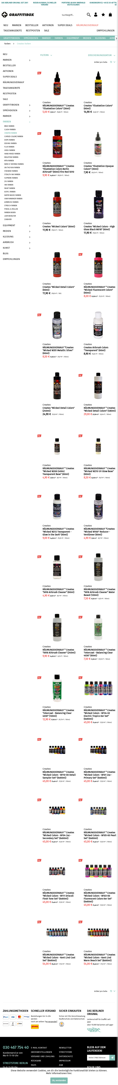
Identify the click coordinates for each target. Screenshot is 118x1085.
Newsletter (65, 1047)
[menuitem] (77, 14)
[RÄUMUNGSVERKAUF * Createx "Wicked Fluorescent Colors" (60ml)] (98, 265)
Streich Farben (10, 206)
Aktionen (8, 71)
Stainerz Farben (11, 171)
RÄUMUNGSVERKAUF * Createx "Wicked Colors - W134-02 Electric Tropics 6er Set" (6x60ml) (99, 714)
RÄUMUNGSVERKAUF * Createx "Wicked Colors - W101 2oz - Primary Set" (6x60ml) (99, 775)
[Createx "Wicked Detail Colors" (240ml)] (57, 386)
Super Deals (10, 76)
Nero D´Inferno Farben (14, 164)
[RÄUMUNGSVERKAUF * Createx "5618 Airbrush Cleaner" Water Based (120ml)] (98, 567)
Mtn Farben (9, 161)
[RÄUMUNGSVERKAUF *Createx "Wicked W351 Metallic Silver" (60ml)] (57, 325)
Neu (5, 54)
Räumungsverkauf (13, 82)
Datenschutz (66, 1056)
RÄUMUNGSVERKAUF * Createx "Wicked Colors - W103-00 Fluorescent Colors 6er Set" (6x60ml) (99, 897)
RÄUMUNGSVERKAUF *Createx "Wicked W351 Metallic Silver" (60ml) (58, 350)
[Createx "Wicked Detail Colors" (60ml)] (57, 265)
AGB (61, 1065)
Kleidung (8, 236)
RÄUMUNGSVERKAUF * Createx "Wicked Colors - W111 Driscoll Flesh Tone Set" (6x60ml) (58, 896)
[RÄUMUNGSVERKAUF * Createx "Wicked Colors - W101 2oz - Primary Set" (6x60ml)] (98, 750)
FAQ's (33, 1065)
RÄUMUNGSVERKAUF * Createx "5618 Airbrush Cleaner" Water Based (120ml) (99, 592)
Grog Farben (9, 150)
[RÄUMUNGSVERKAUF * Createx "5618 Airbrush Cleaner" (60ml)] (57, 567)
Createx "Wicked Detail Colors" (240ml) (59, 409)
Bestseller (9, 65)
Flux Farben (9, 147)
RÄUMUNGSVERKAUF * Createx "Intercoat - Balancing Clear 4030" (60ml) (99, 652)
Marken (7, 59)
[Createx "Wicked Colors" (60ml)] (57, 204)
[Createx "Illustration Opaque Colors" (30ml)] (98, 144)
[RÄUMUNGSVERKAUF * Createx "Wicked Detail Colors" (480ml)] (98, 386)
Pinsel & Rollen (11, 209)
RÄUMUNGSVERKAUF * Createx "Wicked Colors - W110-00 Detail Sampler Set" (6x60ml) (59, 775)
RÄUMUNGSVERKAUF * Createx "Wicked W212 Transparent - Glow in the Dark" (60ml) (58, 531)
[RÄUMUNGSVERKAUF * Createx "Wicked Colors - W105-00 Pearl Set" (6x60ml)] (98, 810)
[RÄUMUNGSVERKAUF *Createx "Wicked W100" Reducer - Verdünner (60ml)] (98, 507)
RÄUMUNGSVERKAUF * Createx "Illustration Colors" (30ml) (58, 107)
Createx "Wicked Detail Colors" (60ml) (59, 288)
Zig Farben (8, 181)
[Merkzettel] (104, 14)
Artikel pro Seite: (100, 62)
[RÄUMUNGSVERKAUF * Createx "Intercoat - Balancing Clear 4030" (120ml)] (57, 688)
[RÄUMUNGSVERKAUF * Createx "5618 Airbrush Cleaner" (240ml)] (57, 628)
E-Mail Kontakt (39, 1047)
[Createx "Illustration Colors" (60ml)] (98, 83)
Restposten (9, 93)
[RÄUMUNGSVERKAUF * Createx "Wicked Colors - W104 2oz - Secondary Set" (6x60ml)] (57, 810)
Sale (5, 99)
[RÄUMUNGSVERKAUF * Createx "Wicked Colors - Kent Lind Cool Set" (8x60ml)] (57, 932)
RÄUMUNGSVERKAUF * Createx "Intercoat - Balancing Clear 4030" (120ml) (58, 713)
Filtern (44, 55)
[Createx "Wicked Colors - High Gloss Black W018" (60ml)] (98, 204)
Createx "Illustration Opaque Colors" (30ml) (99, 167)
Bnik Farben (9, 126)
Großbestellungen (41, 1052)
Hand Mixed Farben (12, 154)
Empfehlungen (11, 259)
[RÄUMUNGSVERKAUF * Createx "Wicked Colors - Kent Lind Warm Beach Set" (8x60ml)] (98, 932)
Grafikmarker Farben (13, 199)
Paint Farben (9, 188)
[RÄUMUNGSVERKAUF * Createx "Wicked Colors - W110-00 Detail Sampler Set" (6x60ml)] (57, 750)
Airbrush (8, 242)
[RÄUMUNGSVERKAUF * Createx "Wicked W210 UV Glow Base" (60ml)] (98, 446)
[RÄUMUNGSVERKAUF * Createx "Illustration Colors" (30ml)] (57, 83)
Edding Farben (10, 143)
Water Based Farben (12, 195)
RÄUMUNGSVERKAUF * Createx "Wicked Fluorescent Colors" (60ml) (99, 290)
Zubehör (8, 219)
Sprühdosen (10, 110)
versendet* (52, 1022)
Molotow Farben (11, 157)
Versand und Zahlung (42, 1056)
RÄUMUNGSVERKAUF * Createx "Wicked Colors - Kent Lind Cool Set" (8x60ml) (59, 957)
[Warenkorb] (112, 14)
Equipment (9, 225)
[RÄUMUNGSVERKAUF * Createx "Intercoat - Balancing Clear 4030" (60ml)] (98, 628)
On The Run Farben (12, 168)
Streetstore (65, 1052)
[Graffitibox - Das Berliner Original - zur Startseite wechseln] (17, 15)
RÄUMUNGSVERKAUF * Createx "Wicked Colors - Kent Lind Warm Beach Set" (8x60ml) (99, 957)
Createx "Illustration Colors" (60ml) (98, 107)
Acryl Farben (9, 192)
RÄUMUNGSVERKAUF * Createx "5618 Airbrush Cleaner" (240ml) (59, 651)
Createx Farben (10, 133)
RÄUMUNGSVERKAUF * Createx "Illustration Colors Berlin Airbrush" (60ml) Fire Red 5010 (58, 169)
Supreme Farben (11, 178)
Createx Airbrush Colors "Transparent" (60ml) (96, 349)
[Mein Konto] (97, 14)
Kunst (6, 247)
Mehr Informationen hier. (59, 1073)
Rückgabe (36, 1060)
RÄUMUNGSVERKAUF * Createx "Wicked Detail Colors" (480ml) (100, 409)
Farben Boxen (10, 212)
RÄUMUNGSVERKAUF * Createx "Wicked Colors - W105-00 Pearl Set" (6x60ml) (100, 835)
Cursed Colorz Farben (13, 136)
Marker (7, 116)
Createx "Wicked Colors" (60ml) (59, 226)
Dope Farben (9, 140)
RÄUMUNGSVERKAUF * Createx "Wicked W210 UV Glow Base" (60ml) (99, 471)
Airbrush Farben (11, 202)
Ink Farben (8, 185)
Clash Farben (10, 130)
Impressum (65, 1060)
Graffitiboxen (11, 104)
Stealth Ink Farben (12, 174)
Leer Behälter (10, 216)
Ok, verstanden (59, 1080)
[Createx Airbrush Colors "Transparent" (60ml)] (98, 325)
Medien (7, 231)
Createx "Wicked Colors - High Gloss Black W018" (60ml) (99, 228)
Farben (7, 121)
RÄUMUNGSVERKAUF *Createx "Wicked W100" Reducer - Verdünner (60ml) (99, 531)
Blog (5, 253)
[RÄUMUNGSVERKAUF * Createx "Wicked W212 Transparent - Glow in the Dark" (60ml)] (57, 507)
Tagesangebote (11, 88)
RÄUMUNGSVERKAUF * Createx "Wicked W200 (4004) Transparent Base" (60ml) (58, 471)
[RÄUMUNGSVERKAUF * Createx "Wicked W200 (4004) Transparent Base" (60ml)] (57, 446)
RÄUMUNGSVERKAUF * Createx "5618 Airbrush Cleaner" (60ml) (58, 591)
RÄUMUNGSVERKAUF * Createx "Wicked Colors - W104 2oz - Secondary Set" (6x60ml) (58, 835)
